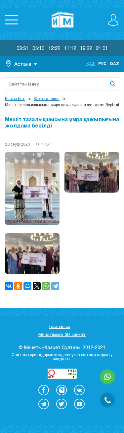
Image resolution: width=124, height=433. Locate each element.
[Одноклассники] (18, 286)
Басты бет (15, 98)
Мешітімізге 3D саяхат (62, 334)
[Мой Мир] (27, 286)
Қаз (90, 63)
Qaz (114, 63)
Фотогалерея (47, 98)
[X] (37, 286)
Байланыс (59, 326)
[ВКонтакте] (9, 286)
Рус (102, 63)
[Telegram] (55, 286)
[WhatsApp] (46, 286)
